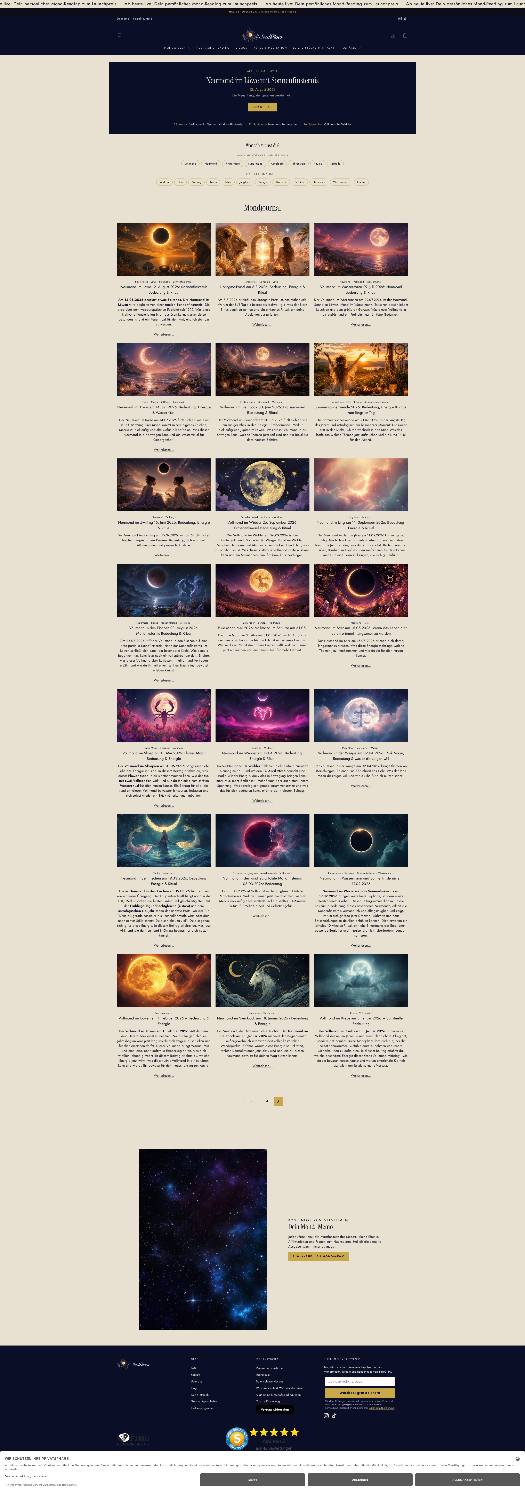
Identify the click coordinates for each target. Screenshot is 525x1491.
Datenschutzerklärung (279, 773)
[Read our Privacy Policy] (318, 766)
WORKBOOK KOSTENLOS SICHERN (293, 786)
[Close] (319, 700)
